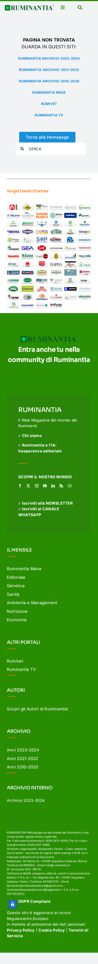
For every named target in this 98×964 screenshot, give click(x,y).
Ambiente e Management (32, 602)
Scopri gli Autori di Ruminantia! (37, 708)
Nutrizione (17, 611)
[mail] (70, 486)
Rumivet (15, 661)
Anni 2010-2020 (22, 767)
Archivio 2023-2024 (26, 800)
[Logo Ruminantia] (29, 6)
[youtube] (45, 486)
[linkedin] (53, 486)
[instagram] (37, 486)
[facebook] (20, 486)
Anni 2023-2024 (23, 750)
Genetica (16, 585)
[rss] (61, 486)
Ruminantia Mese (24, 568)
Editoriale (16, 577)
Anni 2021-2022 (22, 758)
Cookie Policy (51, 930)
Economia (16, 619)
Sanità (13, 594)
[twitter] (28, 486)
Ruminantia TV (21, 669)
